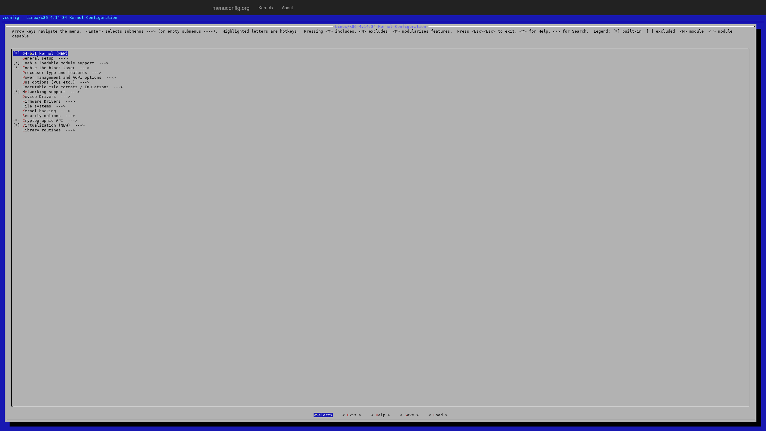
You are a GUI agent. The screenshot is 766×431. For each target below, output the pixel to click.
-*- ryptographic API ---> (45, 120)
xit (353, 415)
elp (382, 415)
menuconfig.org (231, 7)
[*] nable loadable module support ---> (61, 63)
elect (323, 415)
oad (439, 415)
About (287, 7)
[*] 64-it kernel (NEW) (40, 53)
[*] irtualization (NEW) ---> (49, 125)
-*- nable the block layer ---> (51, 68)
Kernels (266, 7)
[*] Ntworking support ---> (46, 91)
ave (411, 415)
